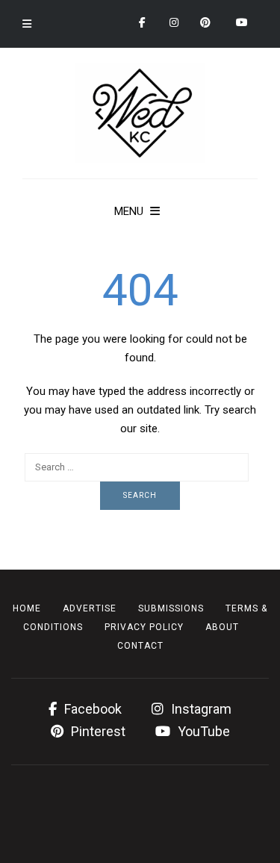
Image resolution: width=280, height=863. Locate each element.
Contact (140, 646)
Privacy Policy (144, 627)
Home (27, 608)
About (222, 627)
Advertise (89, 608)
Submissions (171, 608)
